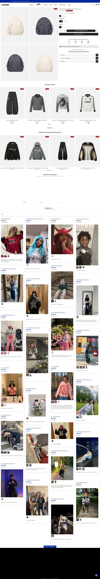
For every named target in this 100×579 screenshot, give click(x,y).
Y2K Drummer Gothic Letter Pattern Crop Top (35, 218)
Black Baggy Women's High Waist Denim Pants (60, 450)
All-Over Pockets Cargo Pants (57, 265)
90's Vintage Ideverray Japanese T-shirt (9, 268)
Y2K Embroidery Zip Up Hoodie (58, 498)
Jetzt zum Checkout (78, 34)
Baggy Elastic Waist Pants (7, 415)
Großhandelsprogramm (54, 564)
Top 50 (51, 4)
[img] (50, 208)
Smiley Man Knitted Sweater (82, 482)
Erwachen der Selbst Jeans (62, 168)
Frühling (38, 4)
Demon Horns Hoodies (56, 218)
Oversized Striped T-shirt (32, 388)
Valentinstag (31, 4)
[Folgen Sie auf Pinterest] (42, 558)
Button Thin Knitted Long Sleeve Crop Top (85, 379)
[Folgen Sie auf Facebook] (34, 558)
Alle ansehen (49, 127)
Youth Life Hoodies (56, 366)
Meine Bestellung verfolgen (55, 558)
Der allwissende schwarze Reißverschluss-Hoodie (12, 168)
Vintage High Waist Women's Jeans (83, 330)
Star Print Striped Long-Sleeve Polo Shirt (37, 120)
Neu (41, 4)
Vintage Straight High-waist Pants (83, 279)
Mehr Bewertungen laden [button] (50, 546)
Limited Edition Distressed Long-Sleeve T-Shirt (62, 120)
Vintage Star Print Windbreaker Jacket (34, 278)
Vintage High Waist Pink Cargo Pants (59, 312)
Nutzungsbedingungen (66, 556)
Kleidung (45, 4)
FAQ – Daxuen (64, 562)
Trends (55, 4)
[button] (78, 13)
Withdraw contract (65, 571)
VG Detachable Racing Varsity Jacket (9, 463)
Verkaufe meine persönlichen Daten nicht (55, 570)
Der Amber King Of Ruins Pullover (87, 168)
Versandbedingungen (65, 564)
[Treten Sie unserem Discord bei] (40, 558)
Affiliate (52, 562)
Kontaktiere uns (53, 556)
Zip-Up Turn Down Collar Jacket (83, 218)
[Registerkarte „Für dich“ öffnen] (96, 575)
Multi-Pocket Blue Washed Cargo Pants (84, 431)
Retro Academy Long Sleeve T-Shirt (88, 120)
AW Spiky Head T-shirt (6, 218)
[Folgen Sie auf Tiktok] (47, 558)
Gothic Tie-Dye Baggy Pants (12, 120)
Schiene (69, 4)
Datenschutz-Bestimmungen (67, 558)
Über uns (63, 560)
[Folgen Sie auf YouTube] (45, 558)
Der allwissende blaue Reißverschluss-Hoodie (37, 168)
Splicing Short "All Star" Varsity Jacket (34, 327)
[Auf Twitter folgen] (36, 558)
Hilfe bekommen (62, 4)
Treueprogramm (53, 560)
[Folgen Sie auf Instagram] (38, 558)
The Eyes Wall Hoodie (56, 416)
